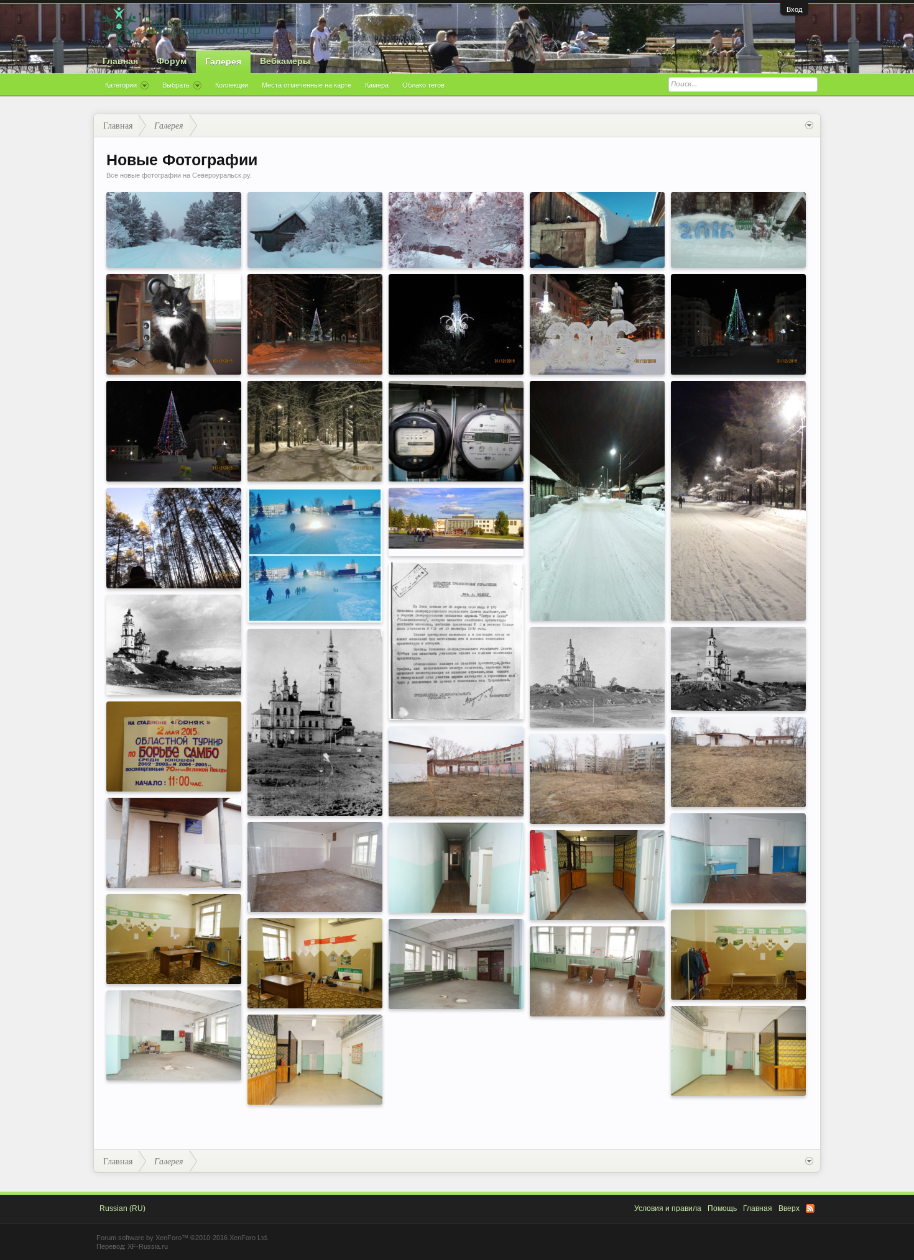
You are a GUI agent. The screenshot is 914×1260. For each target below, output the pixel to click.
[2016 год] (597, 324)
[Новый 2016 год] (738, 324)
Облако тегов (423, 85)
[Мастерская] (456, 964)
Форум (172, 61)
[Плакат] (173, 746)
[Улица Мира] (738, 501)
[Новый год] (314, 324)
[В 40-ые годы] (314, 722)
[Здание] (738, 762)
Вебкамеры (285, 61)
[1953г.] (456, 641)
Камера (377, 85)
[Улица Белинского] (597, 501)
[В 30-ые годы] (597, 677)
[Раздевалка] (173, 939)
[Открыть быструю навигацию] (809, 125)
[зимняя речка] (456, 230)
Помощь (722, 1208)
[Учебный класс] (738, 858)
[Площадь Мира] (456, 518)
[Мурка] (173, 324)
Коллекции (231, 85)
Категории (121, 85)
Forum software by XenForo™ (182, 1237)
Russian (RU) (122, 1208)
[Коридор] (456, 868)
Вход (794, 9)
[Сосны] (173, 538)
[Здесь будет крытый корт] (597, 779)
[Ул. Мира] (314, 431)
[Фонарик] (456, 324)
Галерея (223, 61)
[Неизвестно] (173, 645)
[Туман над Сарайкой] (314, 555)
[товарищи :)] (456, 431)
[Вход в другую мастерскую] (314, 1060)
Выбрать (176, 85)
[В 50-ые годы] (738, 669)
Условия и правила (667, 1208)
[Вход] (173, 843)
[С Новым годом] (173, 431)
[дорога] (173, 230)
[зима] (314, 230)
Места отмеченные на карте (306, 85)
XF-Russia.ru (147, 1246)
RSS (810, 1208)
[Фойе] (597, 875)
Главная (120, 61)
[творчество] (738, 230)
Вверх (789, 1208)
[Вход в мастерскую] (738, 1051)
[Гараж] (456, 771)
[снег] (597, 230)
